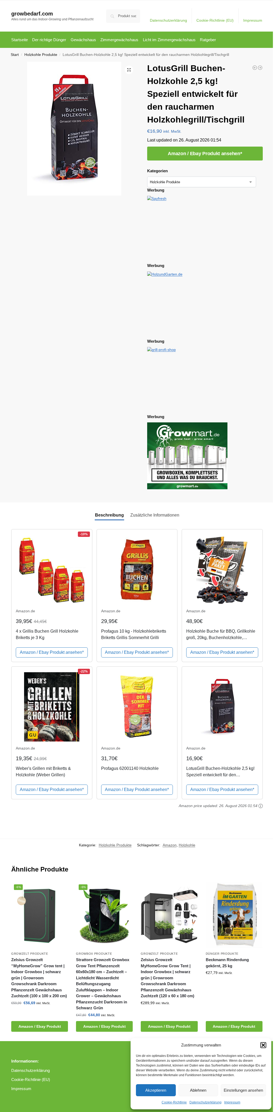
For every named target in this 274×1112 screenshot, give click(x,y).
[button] (263, 1045)
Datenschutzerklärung (205, 1102)
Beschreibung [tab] (109, 515)
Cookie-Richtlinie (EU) (215, 20)
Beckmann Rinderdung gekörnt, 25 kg (227, 962)
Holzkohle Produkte (40, 55)
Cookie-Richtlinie (174, 1102)
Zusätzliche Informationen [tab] (154, 515)
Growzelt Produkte (29, 953)
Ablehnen (198, 1090)
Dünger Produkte (222, 953)
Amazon (170, 845)
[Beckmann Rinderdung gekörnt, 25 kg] (234, 915)
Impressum (232, 1102)
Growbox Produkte (94, 953)
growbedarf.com (32, 14)
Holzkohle (187, 845)
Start (15, 55)
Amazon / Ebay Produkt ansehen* (205, 153)
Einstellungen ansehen (243, 1090)
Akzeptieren (155, 1090)
